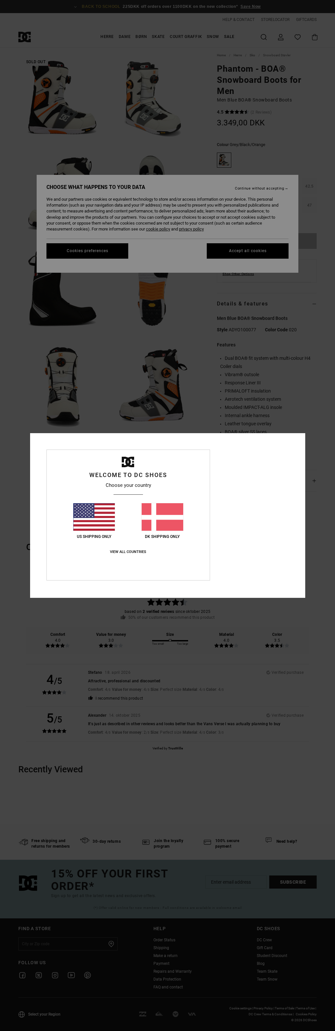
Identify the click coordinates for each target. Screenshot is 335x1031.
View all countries (128, 552)
